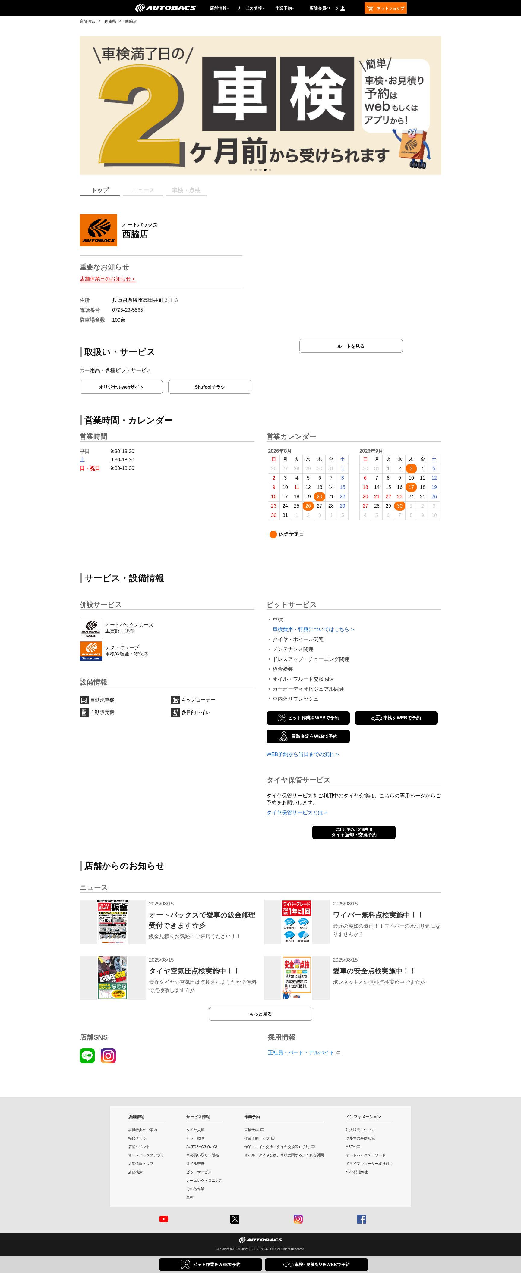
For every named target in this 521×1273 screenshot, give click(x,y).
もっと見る (260, 1013)
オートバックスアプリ (146, 1155)
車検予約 (251, 1130)
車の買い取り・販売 (202, 1155)
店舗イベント (139, 1147)
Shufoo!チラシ (210, 386)
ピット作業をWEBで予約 (313, 717)
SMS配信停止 (357, 1172)
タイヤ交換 (195, 1130)
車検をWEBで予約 (402, 717)
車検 (190, 1197)
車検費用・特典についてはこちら (311, 629)
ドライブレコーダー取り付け (369, 1164)
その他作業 (195, 1189)
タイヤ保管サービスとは (295, 812)
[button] (251, 170)
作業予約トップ (257, 1138)
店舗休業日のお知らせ (105, 278)
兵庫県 (110, 21)
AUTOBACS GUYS (201, 1147)
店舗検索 (87, 21)
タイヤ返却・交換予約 (354, 832)
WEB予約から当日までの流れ (300, 754)
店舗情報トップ (140, 1164)
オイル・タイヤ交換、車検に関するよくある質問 (284, 1155)
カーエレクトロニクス (204, 1180)
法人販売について (360, 1130)
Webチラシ (137, 1138)
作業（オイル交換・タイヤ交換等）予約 (276, 1147)
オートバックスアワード (366, 1155)
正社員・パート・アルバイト (301, 1053)
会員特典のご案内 (142, 1130)
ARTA (350, 1147)
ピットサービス (199, 1172)
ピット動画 (195, 1138)
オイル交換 (195, 1164)
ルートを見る (351, 346)
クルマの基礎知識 (360, 1138)
